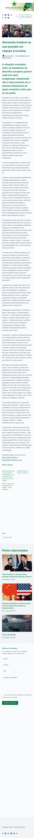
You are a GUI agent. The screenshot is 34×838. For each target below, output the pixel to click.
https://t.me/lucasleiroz (9, 457)
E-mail (5, 665)
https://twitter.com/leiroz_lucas (12, 460)
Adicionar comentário (10, 677)
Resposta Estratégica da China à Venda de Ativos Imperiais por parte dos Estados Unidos (16, 606)
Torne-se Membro (25, 16)
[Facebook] (5, 18)
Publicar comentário (10, 703)
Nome (5, 659)
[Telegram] (2, 15)
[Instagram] (8, 18)
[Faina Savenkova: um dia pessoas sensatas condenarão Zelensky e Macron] (17, 562)
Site (4, 671)
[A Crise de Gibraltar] (17, 623)
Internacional (7, 58)
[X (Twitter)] (5, 15)
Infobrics (10, 465)
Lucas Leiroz (7, 537)
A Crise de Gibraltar (9, 635)
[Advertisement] (17, 510)
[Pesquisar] (16, 16)
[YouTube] (8, 15)
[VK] (2, 18)
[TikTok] (11, 15)
